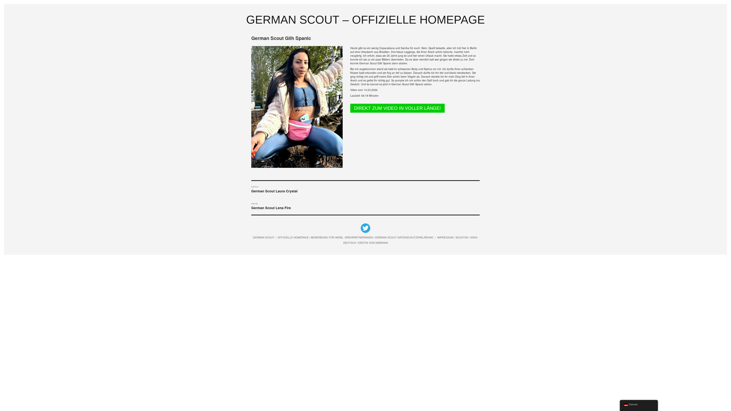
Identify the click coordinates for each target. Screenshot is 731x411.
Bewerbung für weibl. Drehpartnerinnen (342, 237)
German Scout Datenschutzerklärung (404, 237)
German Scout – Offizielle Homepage (365, 19)
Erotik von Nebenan (373, 242)
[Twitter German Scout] (365, 228)
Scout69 (462, 237)
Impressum (445, 237)
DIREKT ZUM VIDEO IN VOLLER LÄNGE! (397, 108)
